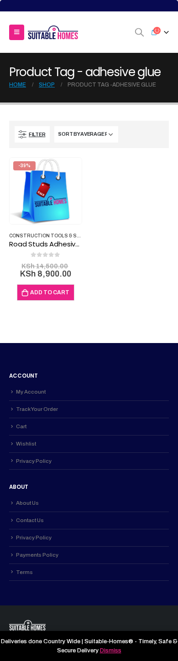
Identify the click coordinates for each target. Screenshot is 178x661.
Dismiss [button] (110, 650)
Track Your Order (37, 409)
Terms (24, 572)
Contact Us (30, 520)
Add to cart (49, 292)
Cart (21, 426)
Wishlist (26, 443)
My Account (31, 392)
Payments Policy (37, 555)
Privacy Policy (34, 461)
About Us (27, 503)
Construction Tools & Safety (50, 235)
